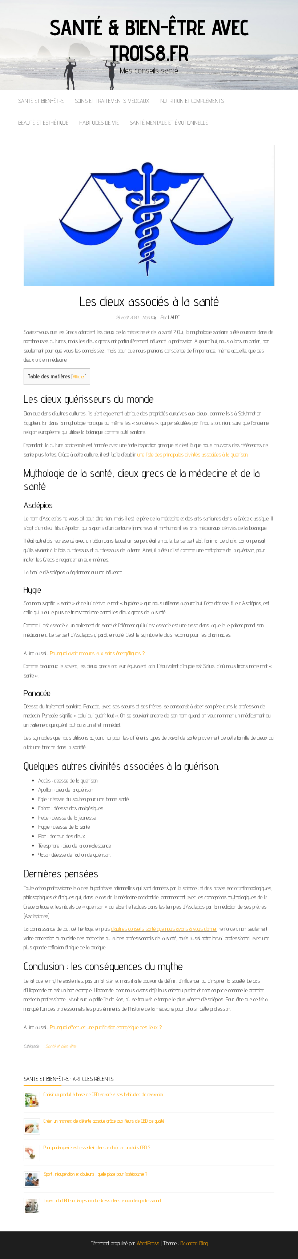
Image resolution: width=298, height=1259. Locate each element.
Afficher (79, 376)
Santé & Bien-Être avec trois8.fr (149, 40)
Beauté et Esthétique (43, 122)
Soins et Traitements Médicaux (112, 100)
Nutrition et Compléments (192, 100)
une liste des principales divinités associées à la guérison (192, 454)
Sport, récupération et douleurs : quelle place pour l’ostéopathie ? (95, 1174)
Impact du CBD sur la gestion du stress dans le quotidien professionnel (102, 1200)
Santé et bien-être (41, 100)
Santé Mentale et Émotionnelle (169, 122)
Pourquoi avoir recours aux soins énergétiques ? (97, 653)
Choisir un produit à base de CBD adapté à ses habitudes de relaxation (103, 1094)
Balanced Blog (194, 1243)
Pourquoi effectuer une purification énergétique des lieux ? (106, 1027)
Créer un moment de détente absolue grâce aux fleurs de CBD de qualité (104, 1121)
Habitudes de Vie (99, 122)
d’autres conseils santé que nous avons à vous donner (164, 928)
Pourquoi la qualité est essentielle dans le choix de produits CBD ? (97, 1147)
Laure (174, 317)
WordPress (148, 1243)
